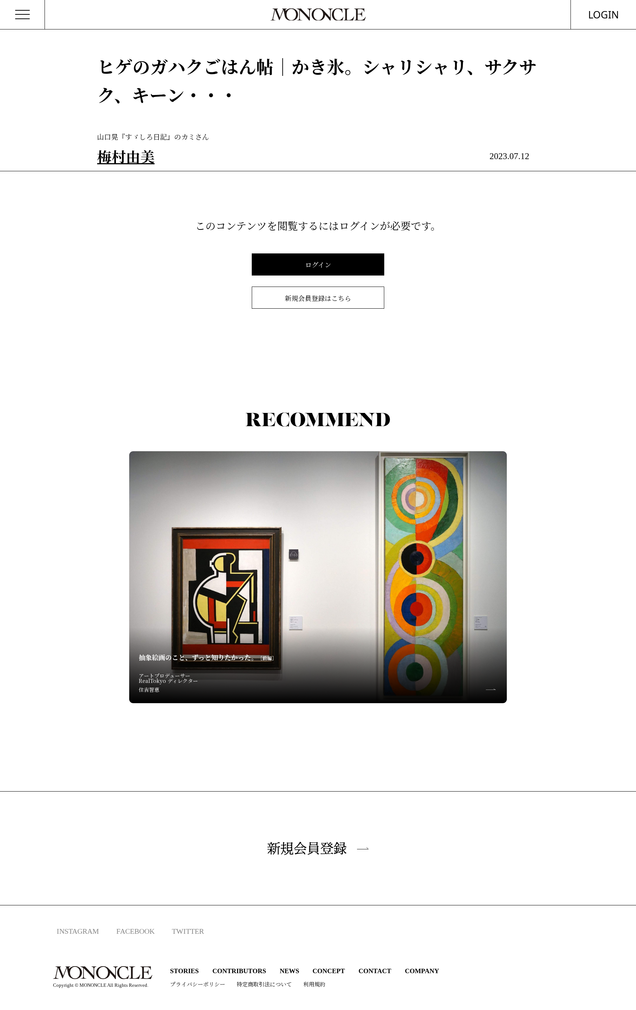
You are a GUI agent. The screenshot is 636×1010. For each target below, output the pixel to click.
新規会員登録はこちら (318, 298)
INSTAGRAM (78, 931)
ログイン (318, 264)
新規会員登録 (307, 848)
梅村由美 (126, 156)
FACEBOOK (135, 931)
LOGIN (603, 15)
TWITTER (188, 931)
